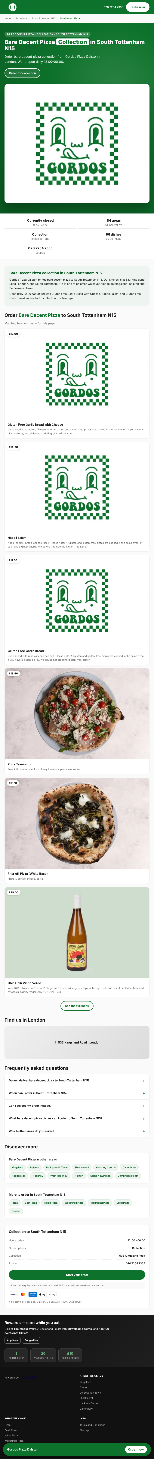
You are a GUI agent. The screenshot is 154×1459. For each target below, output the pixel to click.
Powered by (12, 1377)
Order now (138, 7)
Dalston (34, 1167)
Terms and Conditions (92, 1424)
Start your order (77, 1275)
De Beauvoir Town (57, 1167)
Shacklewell (82, 1167)
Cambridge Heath (128, 1175)
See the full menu (77, 1006)
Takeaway (21, 18)
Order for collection (22, 73)
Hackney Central (106, 1167)
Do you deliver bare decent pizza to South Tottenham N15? (49, 1080)
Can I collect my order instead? (30, 1105)
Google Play (31, 1340)
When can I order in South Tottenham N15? (38, 1093)
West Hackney (58, 1175)
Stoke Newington (100, 1175)
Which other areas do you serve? (31, 1131)
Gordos (16, 1211)
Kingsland (17, 1167)
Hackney (38, 1175)
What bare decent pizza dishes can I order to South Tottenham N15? (55, 1118)
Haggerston (19, 1175)
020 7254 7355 (113, 7)
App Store (12, 1340)
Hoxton (79, 1175)
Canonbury (129, 1167)
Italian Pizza (50, 1202)
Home (8, 18)
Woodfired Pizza (74, 1202)
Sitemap (84, 1430)
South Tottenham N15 (43, 18)
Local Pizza (122, 1202)
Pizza (15, 1202)
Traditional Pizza (100, 1202)
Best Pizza (31, 1202)
